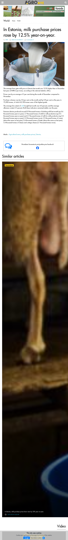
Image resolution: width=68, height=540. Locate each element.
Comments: (30, 40)
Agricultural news (14, 134)
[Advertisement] (34, 128)
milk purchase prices (28, 134)
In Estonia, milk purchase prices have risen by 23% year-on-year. (24, 511)
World (18, 21)
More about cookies (36, 538)
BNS (7, 40)
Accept (27, 538)
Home (13, 21)
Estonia (38, 134)
